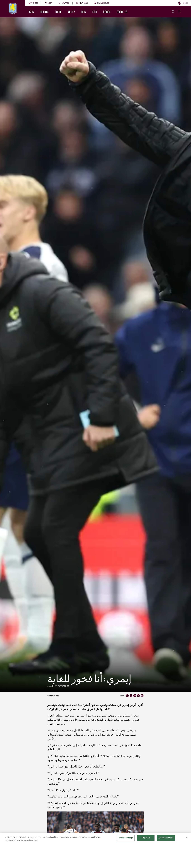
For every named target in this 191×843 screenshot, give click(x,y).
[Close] (186, 838)
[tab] (33, 3)
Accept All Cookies (166, 838)
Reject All (145, 838)
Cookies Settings (126, 838)
